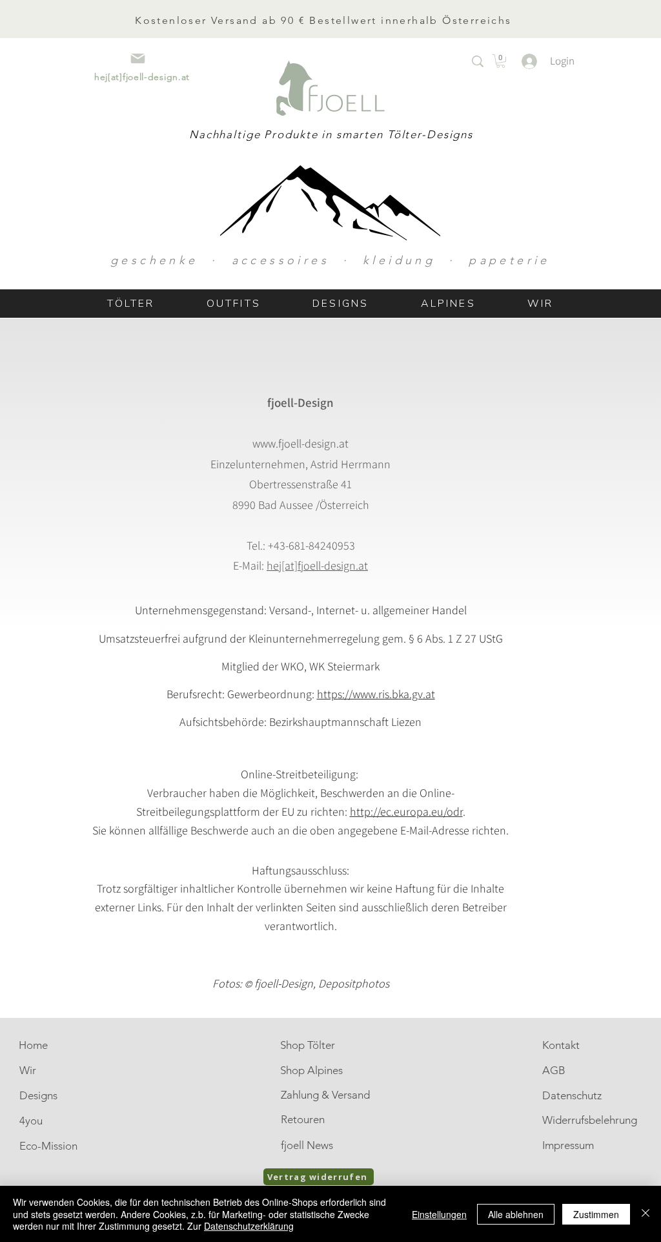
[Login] (523, 61)
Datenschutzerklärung (249, 1225)
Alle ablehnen (516, 1214)
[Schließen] (645, 1214)
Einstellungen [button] (439, 1214)
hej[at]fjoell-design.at (317, 565)
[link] (501, 61)
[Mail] (137, 58)
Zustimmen (596, 1214)
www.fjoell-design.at (300, 443)
